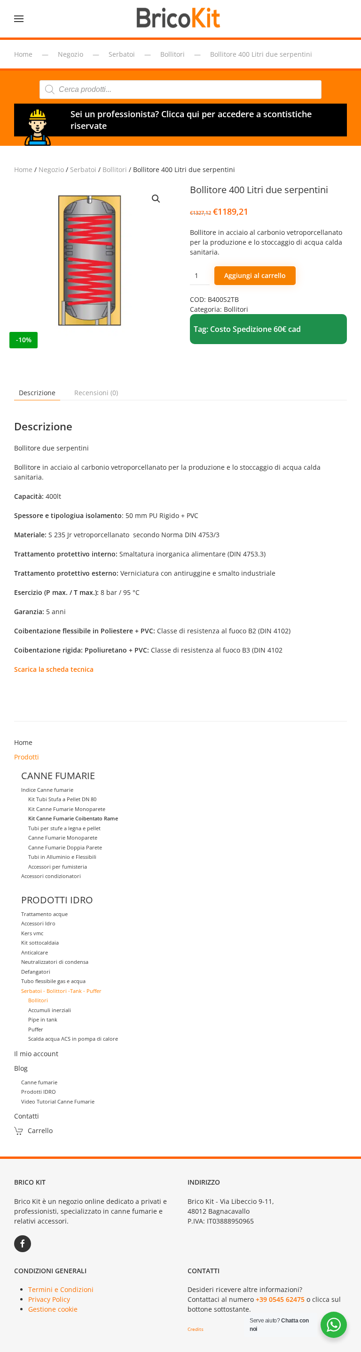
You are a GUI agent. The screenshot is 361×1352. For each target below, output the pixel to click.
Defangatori (35, 971)
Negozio (51, 169)
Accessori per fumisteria (57, 866)
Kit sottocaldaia (40, 942)
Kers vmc (32, 933)
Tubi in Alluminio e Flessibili (62, 856)
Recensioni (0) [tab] (96, 392)
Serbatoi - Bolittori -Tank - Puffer (61, 990)
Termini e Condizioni (61, 1289)
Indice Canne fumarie (47, 789)
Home (23, 169)
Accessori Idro (38, 923)
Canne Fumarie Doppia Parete (65, 847)
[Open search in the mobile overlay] (180, 89)
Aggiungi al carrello (255, 275)
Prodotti (26, 756)
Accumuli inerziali (49, 1010)
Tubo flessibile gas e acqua (53, 980)
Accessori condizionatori (51, 875)
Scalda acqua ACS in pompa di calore (73, 1038)
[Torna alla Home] (180, 19)
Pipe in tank (42, 1019)
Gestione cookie (53, 1309)
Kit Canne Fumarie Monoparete (66, 808)
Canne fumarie (39, 1082)
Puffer (35, 1029)
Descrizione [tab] (37, 392)
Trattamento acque (44, 913)
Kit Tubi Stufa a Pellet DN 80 (62, 799)
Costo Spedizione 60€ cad (255, 329)
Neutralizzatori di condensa (54, 961)
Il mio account (36, 1053)
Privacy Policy (49, 1299)
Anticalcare (34, 952)
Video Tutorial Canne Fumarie (57, 1101)
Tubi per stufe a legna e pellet (64, 828)
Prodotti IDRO (38, 1091)
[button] (19, 19)
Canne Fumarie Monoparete (62, 837)
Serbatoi (83, 169)
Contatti (26, 1116)
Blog (21, 1068)
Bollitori (114, 169)
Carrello (40, 1130)
